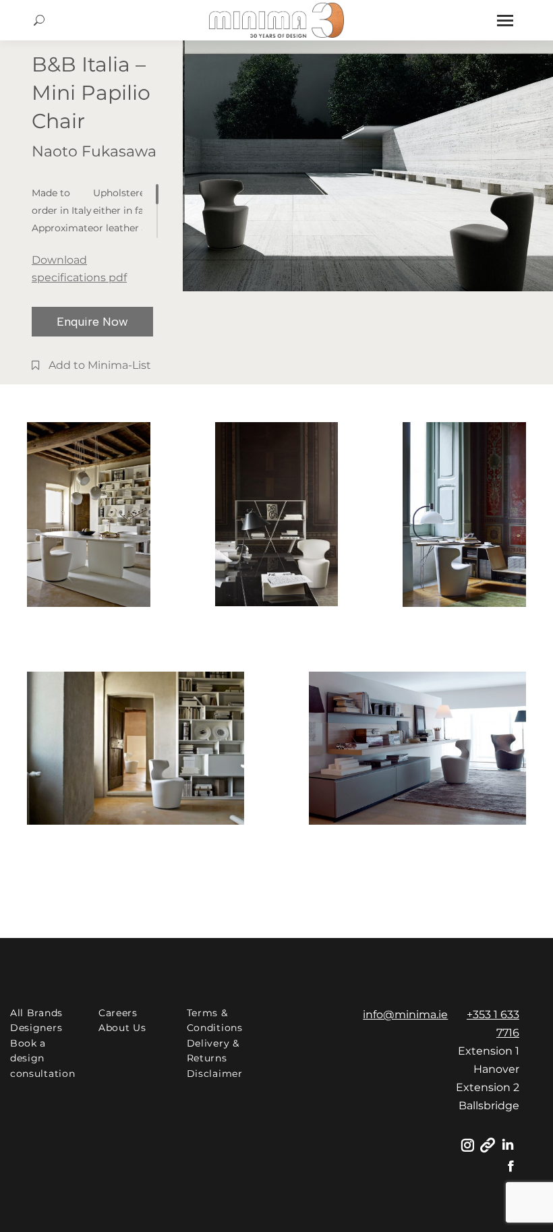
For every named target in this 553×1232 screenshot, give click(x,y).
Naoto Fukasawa (94, 151)
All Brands (36, 1013)
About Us (122, 1028)
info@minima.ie (405, 1014)
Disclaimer (215, 1073)
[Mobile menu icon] (505, 20)
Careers (118, 1013)
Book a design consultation (42, 1058)
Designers (36, 1028)
